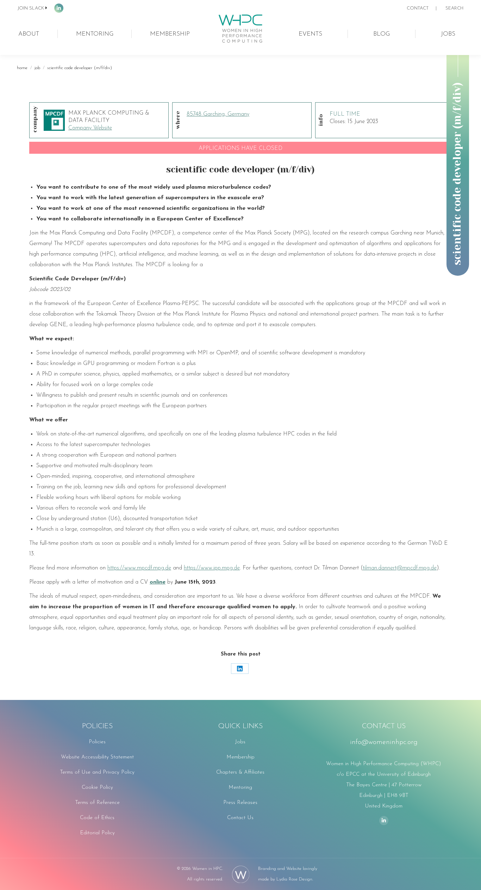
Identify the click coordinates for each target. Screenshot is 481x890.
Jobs (240, 742)
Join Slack (31, 8)
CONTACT (418, 8)
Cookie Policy (97, 787)
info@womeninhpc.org (384, 742)
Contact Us (240, 818)
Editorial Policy (97, 833)
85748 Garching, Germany (218, 114)
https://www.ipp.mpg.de (212, 568)
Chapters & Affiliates (240, 772)
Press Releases (240, 802)
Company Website (90, 128)
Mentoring (240, 787)
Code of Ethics (97, 818)
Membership (240, 757)
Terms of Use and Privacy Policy (97, 772)
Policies (97, 742)
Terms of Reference (97, 802)
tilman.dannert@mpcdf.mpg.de (400, 568)
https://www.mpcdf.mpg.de (139, 568)
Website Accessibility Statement (97, 757)
